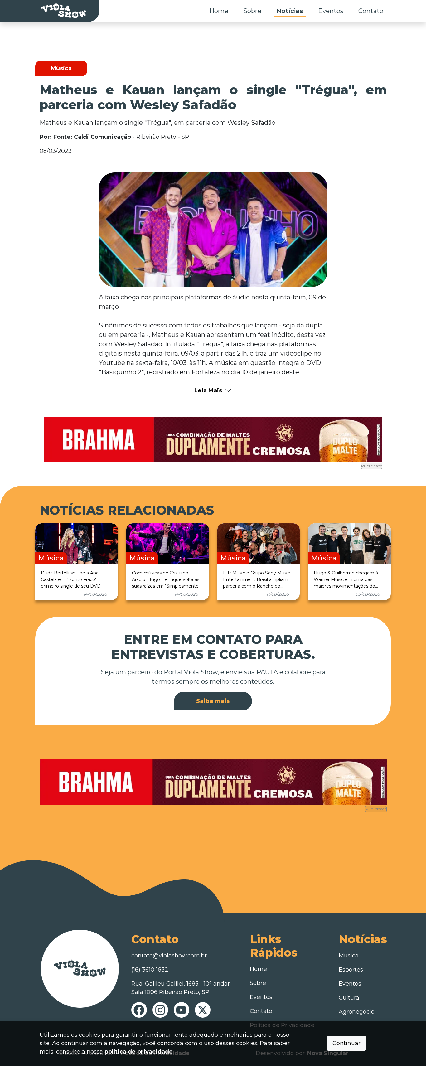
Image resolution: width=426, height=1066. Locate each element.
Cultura (349, 997)
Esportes (351, 969)
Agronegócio (357, 1011)
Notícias (289, 11)
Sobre (252, 11)
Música (349, 955)
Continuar (346, 1043)
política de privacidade (138, 1051)
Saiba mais (213, 701)
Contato (370, 11)
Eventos (330, 11)
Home (218, 11)
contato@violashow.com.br (169, 955)
